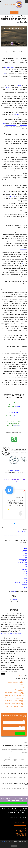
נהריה (25, 587)
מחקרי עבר (7, 87)
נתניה (25, 580)
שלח (20, 733)
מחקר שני (23, 263)
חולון (26, 564)
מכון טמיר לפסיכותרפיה (10, 4)
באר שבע (24, 551)
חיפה (25, 553)
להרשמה (17, 406)
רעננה (25, 578)
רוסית (11, 591)
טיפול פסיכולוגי (20, 675)
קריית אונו (24, 573)
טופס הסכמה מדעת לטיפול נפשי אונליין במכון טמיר (15, 535)
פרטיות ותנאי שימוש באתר (20, 825)
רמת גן (25, 566)
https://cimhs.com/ (22, 531)
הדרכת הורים (9, 125)
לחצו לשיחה (14, 12)
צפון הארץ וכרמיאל (22, 585)
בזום (22, 416)
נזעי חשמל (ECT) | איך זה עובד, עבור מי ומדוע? (14, 695)
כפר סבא (24, 576)
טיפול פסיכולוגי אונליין (9, 67)
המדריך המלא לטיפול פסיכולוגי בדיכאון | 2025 (14, 681)
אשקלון (25, 555)
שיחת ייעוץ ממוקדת (14, 412)
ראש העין (24, 569)
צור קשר (13, 803)
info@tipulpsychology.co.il (20, 822)
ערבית (14, 591)
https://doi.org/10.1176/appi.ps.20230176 (11, 633)
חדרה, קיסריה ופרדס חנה (21, 582)
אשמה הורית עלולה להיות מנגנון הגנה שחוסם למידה (14, 765)
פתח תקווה (24, 568)
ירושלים (25, 550)
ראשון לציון (24, 560)
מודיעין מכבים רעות (22, 562)
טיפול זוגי (14, 125)
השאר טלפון (22, 726)
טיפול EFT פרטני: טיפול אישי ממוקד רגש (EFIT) (15, 757)
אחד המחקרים (23, 249)
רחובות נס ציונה (23, 559)
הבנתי (14, 846)
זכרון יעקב (24, 584)
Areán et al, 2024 (11, 196)
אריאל (25, 571)
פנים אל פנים (15, 416)
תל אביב (25, 548)
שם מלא (23, 720)
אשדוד (25, 557)
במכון (14, 425)
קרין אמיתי (15, 599)
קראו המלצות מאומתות (15, 470)
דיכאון (4, 73)
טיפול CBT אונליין (17, 114)
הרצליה (25, 575)
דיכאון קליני (19, 85)
